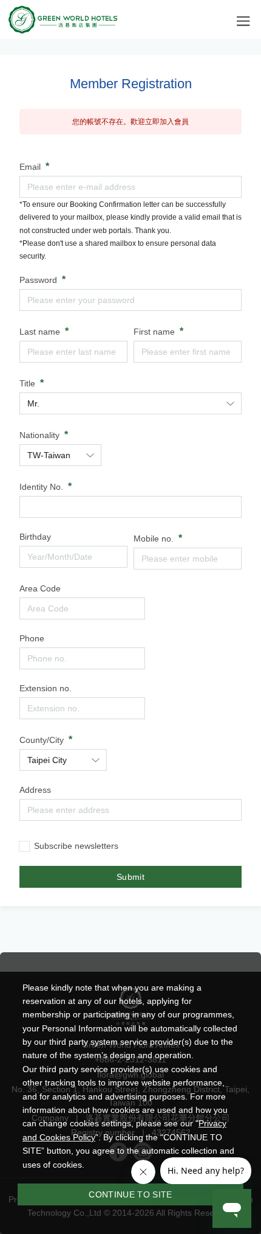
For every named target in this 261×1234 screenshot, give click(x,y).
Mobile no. (154, 538)
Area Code (40, 588)
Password (38, 280)
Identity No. (41, 487)
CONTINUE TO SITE (130, 1194)
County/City (41, 740)
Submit (130, 877)
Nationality (39, 435)
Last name (39, 331)
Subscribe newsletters (76, 846)
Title (27, 383)
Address (35, 790)
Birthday (35, 537)
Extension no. (45, 688)
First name (154, 331)
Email (30, 167)
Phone (31, 638)
